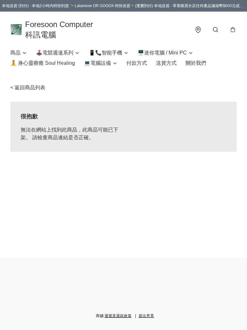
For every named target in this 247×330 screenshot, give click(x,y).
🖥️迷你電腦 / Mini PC (162, 52)
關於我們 (196, 63)
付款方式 (136, 63)
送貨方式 (166, 63)
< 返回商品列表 (27, 87)
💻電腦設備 (97, 63)
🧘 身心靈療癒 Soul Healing (42, 63)
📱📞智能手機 (105, 52)
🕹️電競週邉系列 (54, 52)
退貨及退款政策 (118, 316)
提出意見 (146, 316)
